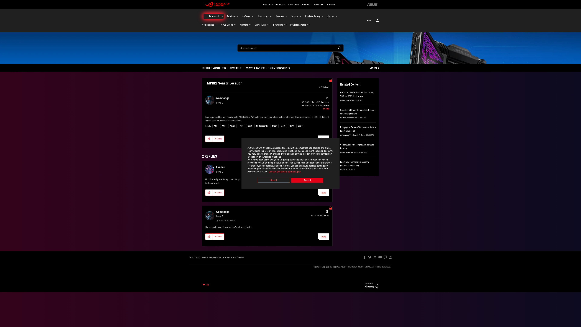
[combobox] (290, 48)
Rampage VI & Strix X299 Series (353, 135)
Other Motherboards (349, 118)
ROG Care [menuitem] (231, 16)
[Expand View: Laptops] (300, 16)
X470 (283, 126)
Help (369, 20)
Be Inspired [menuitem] (214, 16)
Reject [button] (274, 180)
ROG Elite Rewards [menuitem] (298, 25)
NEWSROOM (215, 257)
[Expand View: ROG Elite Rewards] (308, 25)
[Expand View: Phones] (336, 16)
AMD (223, 126)
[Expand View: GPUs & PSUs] (235, 25)
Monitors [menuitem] (244, 25)
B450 (241, 126)
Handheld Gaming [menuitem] (312, 16)
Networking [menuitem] (278, 25)
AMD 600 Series (348, 100)
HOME (205, 257)
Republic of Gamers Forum (214, 68)
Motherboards (236, 68)
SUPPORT (331, 4)
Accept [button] (307, 180)
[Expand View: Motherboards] (216, 25)
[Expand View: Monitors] (250, 25)
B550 (250, 126)
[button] (208, 139)
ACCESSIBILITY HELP (233, 257)
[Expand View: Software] (252, 16)
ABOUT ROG (194, 257)
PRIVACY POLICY (339, 267)
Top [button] (207, 285)
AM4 (215, 126)
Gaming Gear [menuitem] (260, 25)
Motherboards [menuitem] (208, 25)
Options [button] (373, 68)
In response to (227, 221)
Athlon (232, 126)
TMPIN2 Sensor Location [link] (279, 68)
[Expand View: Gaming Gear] (268, 25)
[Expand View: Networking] (285, 25)
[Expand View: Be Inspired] (222, 16)
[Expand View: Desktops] (286, 16)
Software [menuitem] (246, 16)
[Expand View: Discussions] (270, 16)
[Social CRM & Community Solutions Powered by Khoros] (371, 285)
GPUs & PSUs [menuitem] (227, 25)
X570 (292, 126)
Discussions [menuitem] (263, 16)
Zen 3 (300, 126)
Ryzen (274, 126)
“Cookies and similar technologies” (284, 171)
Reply (323, 192)
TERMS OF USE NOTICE (322, 267)
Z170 (344, 170)
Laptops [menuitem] (294, 16)
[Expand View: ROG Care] (237, 16)
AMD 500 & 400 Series (255, 68)
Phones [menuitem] (331, 16)
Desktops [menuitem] (280, 16)
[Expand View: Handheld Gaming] (322, 16)
